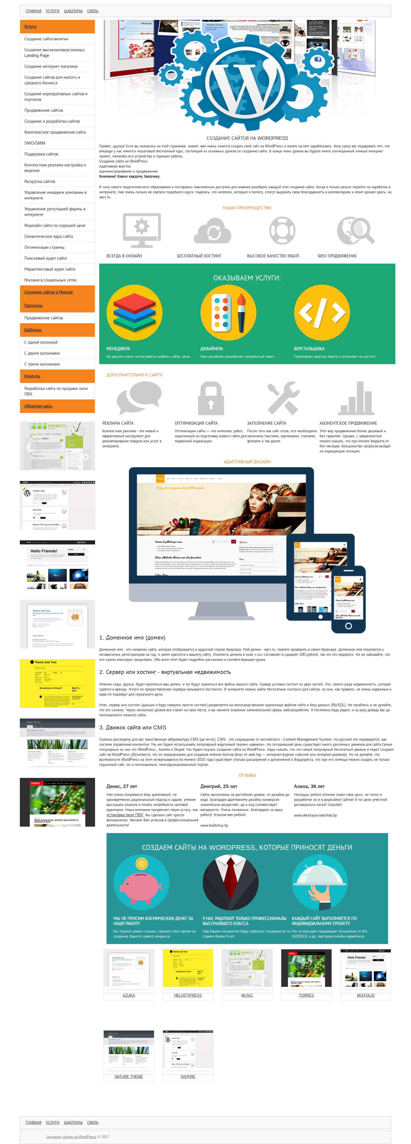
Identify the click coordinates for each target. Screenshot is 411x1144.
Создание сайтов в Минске (48, 292)
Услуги (53, 11)
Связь (92, 11)
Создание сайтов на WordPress (71, 1137)
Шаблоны (73, 11)
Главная (33, 11)
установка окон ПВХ (125, 814)
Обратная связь (38, 406)
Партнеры (33, 305)
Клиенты (32, 376)
